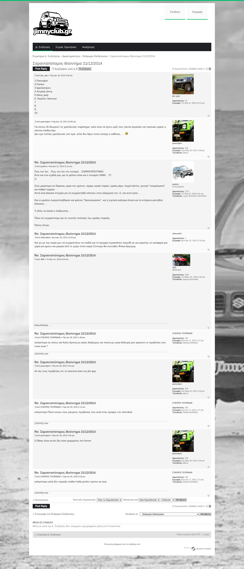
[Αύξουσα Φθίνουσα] (174, 500)
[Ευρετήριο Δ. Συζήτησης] (55, 22)
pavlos (44, 166)
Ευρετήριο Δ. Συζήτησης (46, 56)
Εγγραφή (197, 12)
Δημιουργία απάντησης (38, 69)
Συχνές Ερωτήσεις (66, 47)
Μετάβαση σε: (131, 514)
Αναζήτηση (88, 47)
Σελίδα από (197, 69)
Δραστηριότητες (71, 56)
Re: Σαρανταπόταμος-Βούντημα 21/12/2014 (65, 162)
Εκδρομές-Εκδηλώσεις (95, 56)
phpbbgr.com (134, 544)
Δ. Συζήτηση (43, 47)
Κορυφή (209, 116)
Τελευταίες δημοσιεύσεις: (85, 500)
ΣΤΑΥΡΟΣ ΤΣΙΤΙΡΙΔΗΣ (51, 337)
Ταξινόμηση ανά (131, 500)
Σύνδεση (175, 12)
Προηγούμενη (41, 500)
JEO (42, 259)
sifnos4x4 (45, 237)
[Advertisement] (145, 31)
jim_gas (44, 75)
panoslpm (45, 122)
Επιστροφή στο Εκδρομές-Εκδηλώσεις (54, 514)
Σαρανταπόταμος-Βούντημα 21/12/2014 (67, 63)
